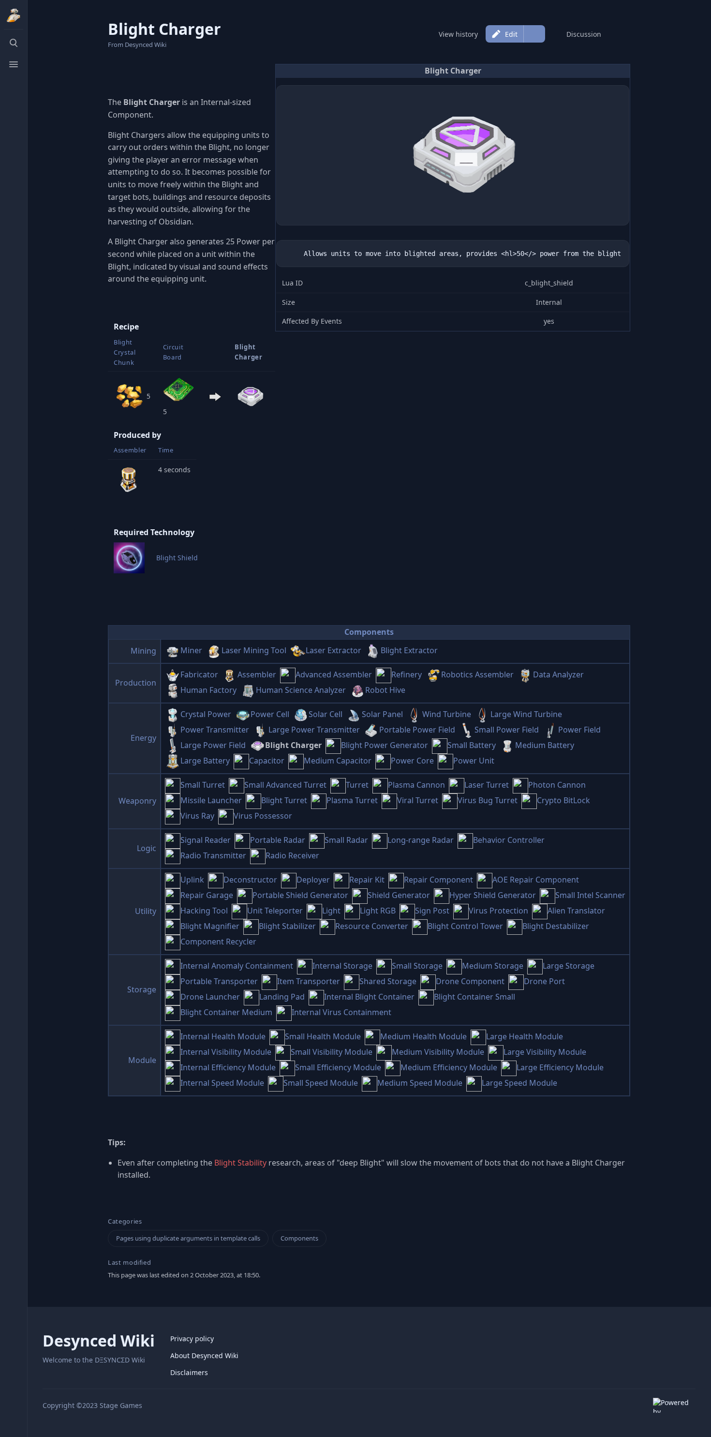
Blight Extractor (409, 650)
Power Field (579, 729)
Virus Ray (197, 815)
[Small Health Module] (277, 1036)
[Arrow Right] (215, 395)
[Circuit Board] (178, 390)
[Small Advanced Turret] (236, 784)
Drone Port (544, 981)
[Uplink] (172, 879)
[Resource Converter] (327, 926)
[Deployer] (288, 879)
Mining (143, 650)
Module (142, 1060)
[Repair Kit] (341, 879)
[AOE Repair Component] (484, 879)
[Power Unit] (445, 760)
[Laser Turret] (456, 784)
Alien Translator (576, 910)
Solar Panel (382, 714)
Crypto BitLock (563, 800)
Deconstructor (250, 879)
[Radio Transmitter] (172, 855)
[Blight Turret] (253, 800)
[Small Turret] (172, 784)
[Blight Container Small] (426, 996)
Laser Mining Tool (254, 650)
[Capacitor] (241, 760)
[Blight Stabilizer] (251, 926)
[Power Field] (550, 729)
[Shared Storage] (351, 981)
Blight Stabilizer (287, 926)
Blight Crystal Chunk (125, 352)
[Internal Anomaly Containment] (172, 965)
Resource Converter (371, 926)
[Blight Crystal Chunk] (129, 395)
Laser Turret (486, 784)
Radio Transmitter (213, 855)
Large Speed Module (519, 1083)
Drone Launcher (210, 996)
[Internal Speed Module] (172, 1083)
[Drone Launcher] (172, 996)
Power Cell (270, 714)
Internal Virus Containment (341, 1012)
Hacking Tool (204, 910)
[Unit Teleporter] (239, 910)
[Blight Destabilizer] (514, 926)
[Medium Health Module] (372, 1036)
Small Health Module (323, 1036)
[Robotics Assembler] (433, 674)
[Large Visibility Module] (496, 1052)
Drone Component (470, 981)
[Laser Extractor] (298, 650)
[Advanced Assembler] (288, 674)
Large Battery (205, 760)
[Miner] (172, 650)
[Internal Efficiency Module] (172, 1067)
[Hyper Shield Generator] (441, 895)
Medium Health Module (423, 1036)
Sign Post (432, 910)
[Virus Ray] (172, 815)
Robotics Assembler (477, 674)
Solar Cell (325, 714)
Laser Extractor (333, 650)
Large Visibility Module (545, 1052)
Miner (191, 650)
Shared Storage (387, 981)
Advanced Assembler (334, 674)
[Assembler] (129, 478)
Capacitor (266, 760)
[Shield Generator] (360, 895)
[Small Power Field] (466, 729)
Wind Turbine (446, 714)
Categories (125, 1221)
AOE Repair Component (535, 879)
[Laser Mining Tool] (214, 650)
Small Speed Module (320, 1083)
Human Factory (208, 690)
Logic (146, 848)
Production (135, 682)
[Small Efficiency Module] (287, 1067)
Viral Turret (417, 800)
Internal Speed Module (222, 1083)
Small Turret (202, 784)
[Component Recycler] (172, 941)
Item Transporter (308, 981)
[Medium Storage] (454, 965)
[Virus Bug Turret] (450, 800)
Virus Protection (498, 910)
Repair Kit (367, 879)
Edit (511, 34)
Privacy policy (192, 1338)
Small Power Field (506, 729)
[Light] (314, 910)
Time (166, 450)
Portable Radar (277, 840)
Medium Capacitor (337, 760)
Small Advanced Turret (285, 784)
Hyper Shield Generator (492, 895)
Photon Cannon (557, 784)
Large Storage (568, 965)
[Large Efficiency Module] (509, 1067)
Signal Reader (205, 840)
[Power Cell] (243, 714)
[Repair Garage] (172, 895)
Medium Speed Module (419, 1083)
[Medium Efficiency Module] (392, 1067)
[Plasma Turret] (318, 800)
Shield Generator (399, 895)
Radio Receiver (292, 855)
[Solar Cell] (301, 714)
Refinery (406, 674)
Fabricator (199, 674)
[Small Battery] (439, 745)
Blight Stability (240, 1162)
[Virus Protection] (461, 910)
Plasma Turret (352, 800)
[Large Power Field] (172, 745)
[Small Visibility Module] (283, 1052)
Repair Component (438, 879)
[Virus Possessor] (226, 815)
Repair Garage (206, 895)
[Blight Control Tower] (420, 926)
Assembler (130, 450)
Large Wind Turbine (526, 714)
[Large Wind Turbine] (482, 714)
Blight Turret (284, 800)
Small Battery (471, 745)
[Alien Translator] (540, 910)
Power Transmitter (214, 729)
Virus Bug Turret (488, 800)
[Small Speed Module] (275, 1083)
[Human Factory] (172, 690)
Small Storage (417, 965)
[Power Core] (383, 760)
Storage (141, 989)
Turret (357, 784)
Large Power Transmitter (314, 729)
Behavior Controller (509, 840)
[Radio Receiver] (258, 855)
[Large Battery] (172, 760)
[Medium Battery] (507, 745)
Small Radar (346, 840)
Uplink (192, 879)
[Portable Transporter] (172, 981)
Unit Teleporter (275, 910)
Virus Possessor (263, 815)
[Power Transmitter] (172, 729)
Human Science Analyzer (301, 690)
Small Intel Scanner (590, 895)
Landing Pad (282, 996)
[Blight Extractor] (373, 650)
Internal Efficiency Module (228, 1067)
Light (331, 910)
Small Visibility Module (331, 1052)
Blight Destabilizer (555, 926)
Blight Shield (177, 557)
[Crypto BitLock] (529, 800)
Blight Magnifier (209, 926)
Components (369, 632)
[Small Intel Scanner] (547, 895)
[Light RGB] (352, 910)
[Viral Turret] (389, 800)
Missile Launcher (211, 800)
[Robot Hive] (357, 690)
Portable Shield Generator (300, 895)
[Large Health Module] (478, 1036)
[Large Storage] (535, 965)
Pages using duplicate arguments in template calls (188, 1238)
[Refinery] (383, 674)
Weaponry (137, 800)
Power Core (412, 760)
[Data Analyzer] (525, 674)
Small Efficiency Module (338, 1067)
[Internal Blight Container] (316, 996)
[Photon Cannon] (520, 784)
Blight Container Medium (226, 1012)
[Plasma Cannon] (380, 784)
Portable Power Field (417, 729)
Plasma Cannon (416, 784)
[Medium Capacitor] (296, 760)
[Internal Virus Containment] (284, 1012)
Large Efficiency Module (560, 1067)
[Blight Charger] (250, 395)
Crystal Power (205, 714)
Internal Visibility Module (225, 1052)
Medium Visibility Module (438, 1052)
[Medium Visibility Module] (384, 1052)
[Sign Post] (407, 910)
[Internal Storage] (304, 965)
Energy (143, 738)
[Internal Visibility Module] (172, 1052)
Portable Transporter (219, 981)
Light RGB (378, 910)
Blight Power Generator (384, 745)
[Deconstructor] (215, 879)
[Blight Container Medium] (172, 1012)
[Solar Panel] (354, 714)
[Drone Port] (516, 981)
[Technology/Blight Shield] (129, 557)
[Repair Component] (396, 879)
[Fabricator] (172, 674)
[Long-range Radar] (379, 840)
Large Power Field (213, 745)
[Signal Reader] (172, 840)
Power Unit (473, 760)
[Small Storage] (384, 965)
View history (458, 34)
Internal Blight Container (369, 996)
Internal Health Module (223, 1036)
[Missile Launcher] (172, 800)
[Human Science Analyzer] (248, 690)
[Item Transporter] (269, 981)
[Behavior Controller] (465, 840)
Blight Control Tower (465, 926)
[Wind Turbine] (414, 714)
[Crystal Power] (172, 714)
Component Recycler (218, 941)
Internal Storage (342, 965)
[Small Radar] (317, 840)
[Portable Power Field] (371, 729)
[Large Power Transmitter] (260, 729)
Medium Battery (544, 745)
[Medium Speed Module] (369, 1083)
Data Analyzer (558, 674)
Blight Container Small (474, 996)
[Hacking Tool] (172, 910)
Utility (145, 911)
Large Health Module (524, 1036)
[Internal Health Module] (172, 1036)
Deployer (313, 879)
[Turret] (338, 784)
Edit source (534, 34)
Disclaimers (189, 1372)
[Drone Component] (428, 981)
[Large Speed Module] (474, 1083)
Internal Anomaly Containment (236, 965)
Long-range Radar (420, 840)
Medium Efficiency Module (448, 1067)
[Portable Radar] (242, 840)
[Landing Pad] (251, 996)
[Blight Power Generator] (333, 745)
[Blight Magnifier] (172, 926)
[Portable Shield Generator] (244, 895)
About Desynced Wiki (204, 1355)
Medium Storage (492, 965)
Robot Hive (385, 690)
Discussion (583, 34)
